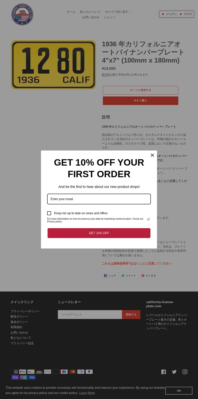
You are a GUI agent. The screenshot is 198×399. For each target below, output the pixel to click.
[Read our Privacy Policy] (148, 219)
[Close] (152, 155)
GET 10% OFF (99, 233)
